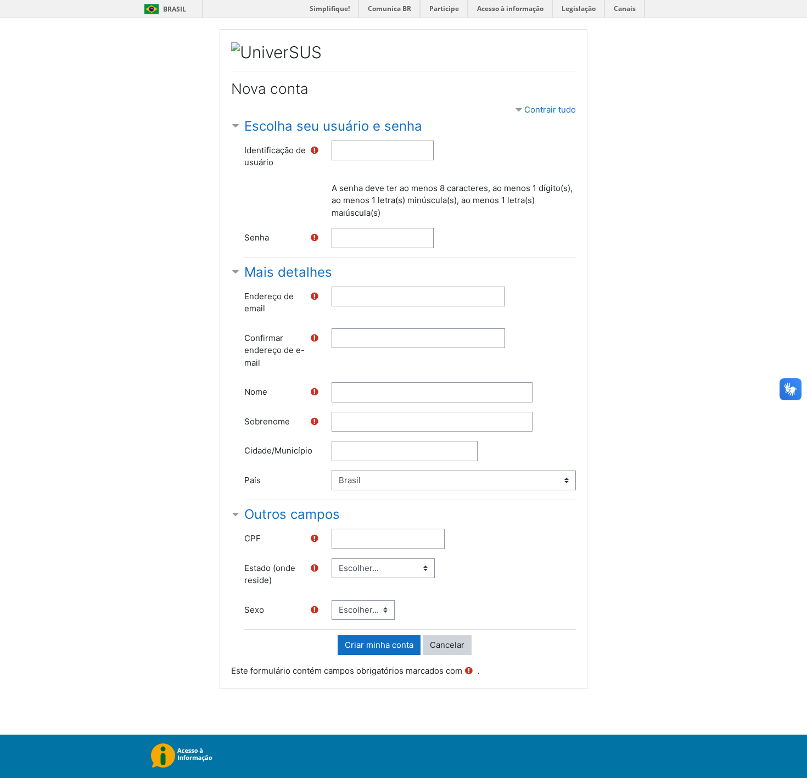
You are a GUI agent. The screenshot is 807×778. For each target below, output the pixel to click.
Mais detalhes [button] (288, 272)
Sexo (254, 610)
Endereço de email (269, 302)
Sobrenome (267, 421)
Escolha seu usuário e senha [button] (333, 126)
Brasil (163, 9)
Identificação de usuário (275, 156)
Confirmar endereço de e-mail (274, 350)
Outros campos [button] (292, 514)
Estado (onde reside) (269, 574)
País (252, 480)
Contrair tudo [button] (550, 109)
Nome (255, 392)
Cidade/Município (278, 450)
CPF (252, 538)
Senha (256, 237)
